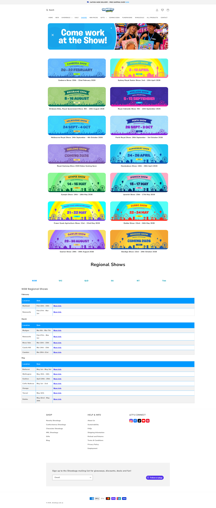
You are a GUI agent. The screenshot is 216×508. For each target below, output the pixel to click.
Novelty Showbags (53, 420)
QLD (86, 280)
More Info (57, 306)
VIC (60, 280)
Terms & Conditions (95, 440)
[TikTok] (139, 421)
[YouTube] (143, 421)
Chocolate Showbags (54, 428)
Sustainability (93, 425)
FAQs (90, 428)
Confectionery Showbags (56, 425)
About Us (91, 420)
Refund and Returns (96, 436)
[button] (66, 17)
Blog (48, 440)
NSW (34, 280)
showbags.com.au (57, 503)
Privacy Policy (93, 444)
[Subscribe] (90, 477)
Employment (92, 448)
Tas (164, 280)
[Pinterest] (148, 421)
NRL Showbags (52, 432)
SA (112, 280)
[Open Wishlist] (162, 10)
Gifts (48, 436)
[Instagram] (131, 421)
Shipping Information (96, 432)
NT (138, 280)
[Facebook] (135, 421)
